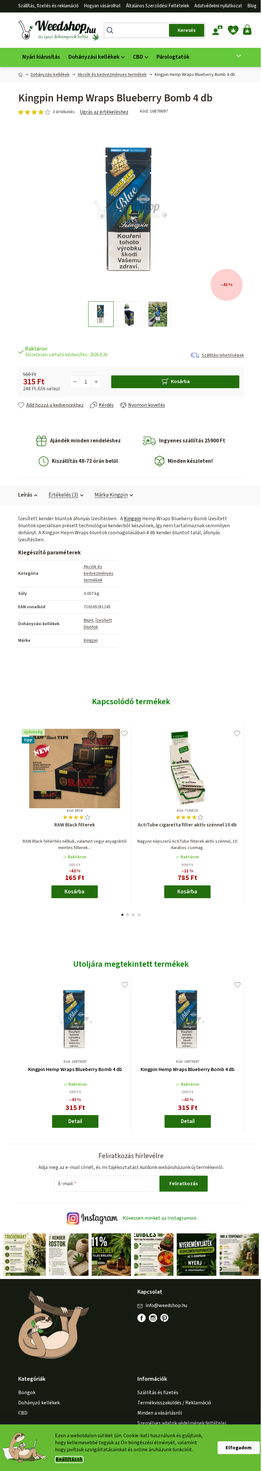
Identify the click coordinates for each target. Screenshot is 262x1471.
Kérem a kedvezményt (163, 760)
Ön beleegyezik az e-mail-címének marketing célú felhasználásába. (164, 782)
